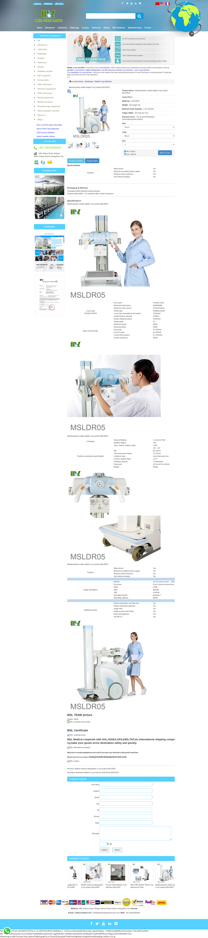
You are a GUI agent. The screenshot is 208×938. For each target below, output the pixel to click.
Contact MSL (50, 141)
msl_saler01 (131, 154)
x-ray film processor (108, 70)
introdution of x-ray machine (81, 72)
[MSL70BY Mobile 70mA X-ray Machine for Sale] (134, 873)
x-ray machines (104, 68)
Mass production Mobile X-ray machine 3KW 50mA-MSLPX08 (95, 773)
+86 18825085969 (133, 913)
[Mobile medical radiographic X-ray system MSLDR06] (84, 873)
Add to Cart (165, 153)
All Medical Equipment (50, 36)
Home (39, 28)
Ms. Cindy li (130, 151)
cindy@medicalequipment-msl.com (107, 757)
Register (48, 3)
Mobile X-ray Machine (103, 82)
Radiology (89, 82)
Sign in (37, 3)
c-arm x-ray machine (141, 70)
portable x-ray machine (76, 70)
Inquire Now (92, 161)
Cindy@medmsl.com (83, 913)
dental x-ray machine (125, 70)
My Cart (59, 3)
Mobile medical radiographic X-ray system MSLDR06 (95, 769)
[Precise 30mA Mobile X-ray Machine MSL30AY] (109, 873)
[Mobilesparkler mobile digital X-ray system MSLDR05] (158, 873)
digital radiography (93, 70)
